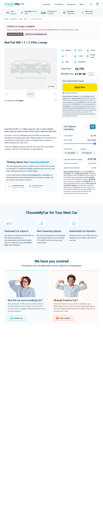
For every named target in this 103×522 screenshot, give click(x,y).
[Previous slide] (7, 94)
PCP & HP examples (91, 74)
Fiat (21, 19)
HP (92, 127)
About (81, 4)
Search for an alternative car (36, 34)
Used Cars (46, 4)
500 (25, 19)
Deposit (83, 149)
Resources (71, 4)
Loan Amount (68, 136)
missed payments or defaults (38, 175)
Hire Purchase (27, 169)
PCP (87, 127)
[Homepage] (14, 4)
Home (6, 19)
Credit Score (68, 149)
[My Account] (91, 4)
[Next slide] (55, 94)
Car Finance (59, 4)
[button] (30, 94)
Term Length (68, 140)
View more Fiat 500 (15, 34)
